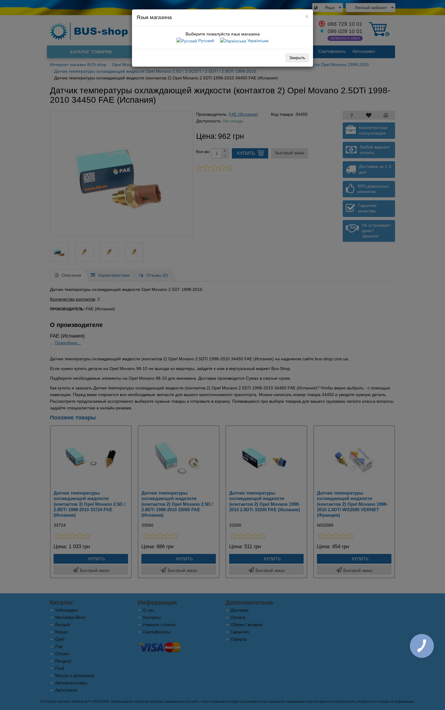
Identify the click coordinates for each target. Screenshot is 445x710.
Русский (205, 40)
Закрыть (297, 57)
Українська (257, 40)
